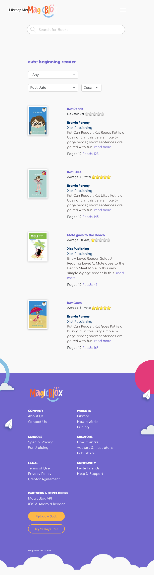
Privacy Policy (39, 474)
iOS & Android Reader (46, 504)
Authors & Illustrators (95, 448)
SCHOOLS (35, 437)
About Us (36, 416)
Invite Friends (88, 468)
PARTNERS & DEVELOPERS (48, 493)
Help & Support (90, 474)
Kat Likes (74, 172)
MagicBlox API (40, 498)
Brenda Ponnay (78, 122)
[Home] (43, 11)
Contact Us (37, 422)
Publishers (86, 453)
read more (102, 147)
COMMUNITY (86, 463)
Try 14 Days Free (46, 529)
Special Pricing (41, 442)
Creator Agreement (44, 479)
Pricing (83, 427)
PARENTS (84, 411)
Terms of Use (39, 468)
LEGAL (33, 463)
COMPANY (35, 411)
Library (83, 416)
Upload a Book (46, 516)
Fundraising (38, 448)
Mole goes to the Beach (86, 235)
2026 (48, 551)
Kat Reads (75, 109)
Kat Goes (74, 302)
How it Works (87, 422)
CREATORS (85, 437)
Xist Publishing (79, 128)
